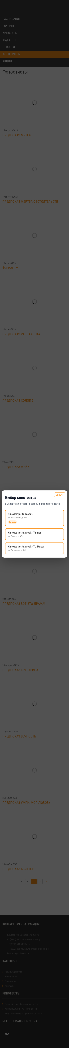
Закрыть (59, 495)
